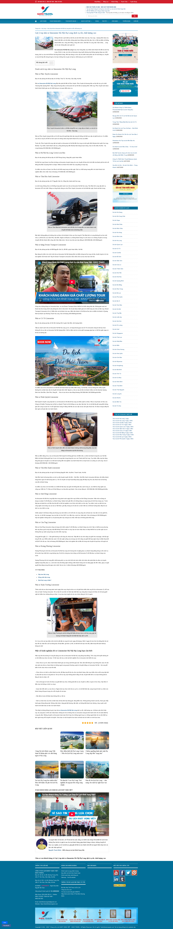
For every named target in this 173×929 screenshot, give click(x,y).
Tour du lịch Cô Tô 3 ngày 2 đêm (122, 424)
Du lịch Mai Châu (117, 224)
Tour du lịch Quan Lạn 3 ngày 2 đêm (123, 426)
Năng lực (106, 1)
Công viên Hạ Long (44, 577)
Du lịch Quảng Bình (118, 281)
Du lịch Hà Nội (117, 309)
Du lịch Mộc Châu (118, 228)
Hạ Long (44, 28)
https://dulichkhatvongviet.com (49, 904)
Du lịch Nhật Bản (117, 341)
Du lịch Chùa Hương (118, 349)
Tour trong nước (55, 21)
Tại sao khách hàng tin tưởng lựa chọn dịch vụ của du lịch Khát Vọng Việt (105, 9)
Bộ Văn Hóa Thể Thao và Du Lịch (70, 887)
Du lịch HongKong (118, 365)
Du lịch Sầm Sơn (117, 260)
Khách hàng (114, 1)
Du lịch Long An (117, 394)
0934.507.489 (48, 896)
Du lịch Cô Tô (116, 248)
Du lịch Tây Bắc (117, 313)
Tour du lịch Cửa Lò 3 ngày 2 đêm (122, 430)
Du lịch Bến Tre (117, 402)
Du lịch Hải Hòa (117, 276)
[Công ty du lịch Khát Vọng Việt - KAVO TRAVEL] (44, 11)
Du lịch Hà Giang (117, 212)
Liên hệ (136, 21)
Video (97, 21)
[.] (35, 21)
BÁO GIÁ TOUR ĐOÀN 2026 (108, 7)
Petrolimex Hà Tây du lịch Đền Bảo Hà (124, 140)
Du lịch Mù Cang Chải (119, 216)
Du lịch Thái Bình (117, 385)
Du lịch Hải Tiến (117, 273)
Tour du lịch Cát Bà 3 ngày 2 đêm (122, 422)
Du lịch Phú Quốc (118, 297)
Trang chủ (37, 28)
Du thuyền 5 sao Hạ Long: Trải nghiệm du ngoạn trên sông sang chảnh (71, 782)
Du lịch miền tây (117, 317)
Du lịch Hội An (117, 397)
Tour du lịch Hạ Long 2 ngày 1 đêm (123, 420)
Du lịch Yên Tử (117, 373)
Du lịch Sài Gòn (117, 321)
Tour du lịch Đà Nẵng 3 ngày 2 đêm (123, 432)
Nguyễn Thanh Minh (55, 850)
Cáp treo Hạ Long (43, 574)
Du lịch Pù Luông (117, 325)
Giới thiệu (43, 21)
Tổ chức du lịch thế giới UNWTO (70, 892)
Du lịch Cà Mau (117, 377)
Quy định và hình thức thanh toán (70, 873)
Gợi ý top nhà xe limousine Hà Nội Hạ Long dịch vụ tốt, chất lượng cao (64, 28)
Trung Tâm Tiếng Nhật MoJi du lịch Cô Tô (125, 122)
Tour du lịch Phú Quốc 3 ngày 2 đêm (123, 438)
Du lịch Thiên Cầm (118, 268)
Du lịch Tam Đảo (117, 305)
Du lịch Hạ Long (117, 240)
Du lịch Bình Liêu (117, 236)
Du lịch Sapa (116, 220)
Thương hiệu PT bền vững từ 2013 (95, 12)
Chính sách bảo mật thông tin (69, 875)
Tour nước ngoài (71, 21)
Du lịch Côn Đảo (117, 357)
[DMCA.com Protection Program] (120, 885)
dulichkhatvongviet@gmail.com (48, 902)
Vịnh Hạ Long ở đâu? (44, 580)
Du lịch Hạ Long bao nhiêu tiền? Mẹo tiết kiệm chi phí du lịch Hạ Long (46, 782)
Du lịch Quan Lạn (118, 244)
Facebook (6, 925)
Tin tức (104, 21)
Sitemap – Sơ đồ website (68, 877)
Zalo (4, 922)
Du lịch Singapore (118, 333)
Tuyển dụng (133, 1)
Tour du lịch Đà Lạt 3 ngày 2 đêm (122, 436)
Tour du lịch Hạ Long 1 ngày (121, 418)
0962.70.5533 (39, 896)
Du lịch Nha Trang (118, 289)
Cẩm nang (115, 21)
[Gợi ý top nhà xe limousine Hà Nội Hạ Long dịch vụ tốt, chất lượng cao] (44, 43)
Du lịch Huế (116, 329)
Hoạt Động (97, 1)
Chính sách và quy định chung (70, 871)
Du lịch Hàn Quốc (118, 353)
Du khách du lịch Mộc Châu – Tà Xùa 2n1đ (125, 146)
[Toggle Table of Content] (50, 62)
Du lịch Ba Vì (116, 301)
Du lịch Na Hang (117, 232)
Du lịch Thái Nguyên (118, 389)
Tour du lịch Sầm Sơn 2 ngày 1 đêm (123, 428)
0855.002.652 (39, 898)
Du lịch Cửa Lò (117, 264)
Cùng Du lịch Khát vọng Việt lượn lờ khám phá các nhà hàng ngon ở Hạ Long (46, 753)
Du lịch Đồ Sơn (117, 256)
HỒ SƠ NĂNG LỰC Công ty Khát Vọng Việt (98, 11)
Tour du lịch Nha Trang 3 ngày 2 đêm (123, 434)
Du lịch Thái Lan (117, 337)
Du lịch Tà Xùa (117, 406)
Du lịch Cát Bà (117, 252)
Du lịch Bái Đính (117, 369)
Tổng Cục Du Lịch (66, 889)
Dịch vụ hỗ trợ (85, 21)
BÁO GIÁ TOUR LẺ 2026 (93, 7)
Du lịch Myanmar (117, 361)
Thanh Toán (124, 1)
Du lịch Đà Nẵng (117, 285)
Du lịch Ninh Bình (117, 381)
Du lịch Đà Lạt (117, 293)
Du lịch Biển (116, 345)
